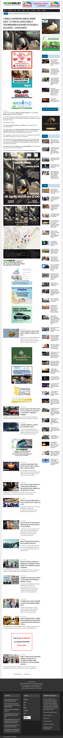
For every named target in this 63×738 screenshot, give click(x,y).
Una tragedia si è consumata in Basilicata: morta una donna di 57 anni (55, 100)
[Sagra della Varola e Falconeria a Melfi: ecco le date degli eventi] (45, 285)
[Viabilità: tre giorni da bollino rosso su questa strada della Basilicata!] (11, 547)
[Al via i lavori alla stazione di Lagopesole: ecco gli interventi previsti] (45, 438)
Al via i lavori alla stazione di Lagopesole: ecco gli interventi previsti (55, 437)
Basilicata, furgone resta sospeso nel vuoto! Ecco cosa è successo (55, 300)
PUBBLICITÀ (44, 10)
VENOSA (28, 10)
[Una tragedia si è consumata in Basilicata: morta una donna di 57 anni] (45, 101)
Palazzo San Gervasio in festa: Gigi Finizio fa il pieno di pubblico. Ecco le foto (55, 378)
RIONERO (23, 10)
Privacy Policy (46, 718)
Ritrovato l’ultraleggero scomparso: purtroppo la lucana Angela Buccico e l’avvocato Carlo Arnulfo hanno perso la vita (55, 338)
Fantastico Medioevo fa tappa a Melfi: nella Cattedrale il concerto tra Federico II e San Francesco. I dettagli (55, 62)
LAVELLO (19, 10)
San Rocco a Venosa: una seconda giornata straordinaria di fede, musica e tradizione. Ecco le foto (55, 421)
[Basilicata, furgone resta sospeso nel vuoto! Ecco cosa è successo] (45, 301)
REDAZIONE (38, 10)
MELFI (15, 10)
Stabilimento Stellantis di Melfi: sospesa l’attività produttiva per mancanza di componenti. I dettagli (30, 579)
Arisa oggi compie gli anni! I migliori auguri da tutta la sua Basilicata (55, 166)
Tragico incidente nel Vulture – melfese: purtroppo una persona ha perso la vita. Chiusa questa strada (55, 445)
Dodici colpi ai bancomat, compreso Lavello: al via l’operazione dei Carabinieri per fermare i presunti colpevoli (55, 292)
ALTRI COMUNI (33, 10)
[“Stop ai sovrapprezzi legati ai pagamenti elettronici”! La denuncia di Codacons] (45, 394)
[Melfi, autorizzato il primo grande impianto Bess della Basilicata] (45, 160)
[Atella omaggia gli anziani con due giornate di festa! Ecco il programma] (45, 216)
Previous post (18, 674)
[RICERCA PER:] (53, 13)
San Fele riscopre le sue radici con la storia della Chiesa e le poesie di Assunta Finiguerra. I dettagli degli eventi (55, 402)
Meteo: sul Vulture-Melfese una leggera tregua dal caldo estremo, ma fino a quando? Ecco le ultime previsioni (55, 267)
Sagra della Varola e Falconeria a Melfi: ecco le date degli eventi (55, 284)
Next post (26, 674)
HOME (5, 10)
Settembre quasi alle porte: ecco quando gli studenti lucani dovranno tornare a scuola (30, 603)
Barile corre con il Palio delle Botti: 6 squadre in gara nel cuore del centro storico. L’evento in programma (55, 276)
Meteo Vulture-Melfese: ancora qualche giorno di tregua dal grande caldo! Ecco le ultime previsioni (30, 524)
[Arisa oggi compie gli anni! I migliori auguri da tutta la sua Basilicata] (45, 167)
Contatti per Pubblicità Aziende (50, 712)
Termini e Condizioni (47, 715)
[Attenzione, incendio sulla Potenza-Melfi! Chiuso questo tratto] (11, 430)
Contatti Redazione (47, 721)
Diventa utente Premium (48, 724)
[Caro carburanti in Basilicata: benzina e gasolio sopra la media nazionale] (45, 244)
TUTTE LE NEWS (10, 10)
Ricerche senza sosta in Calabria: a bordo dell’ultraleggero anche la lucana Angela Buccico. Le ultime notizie (55, 462)
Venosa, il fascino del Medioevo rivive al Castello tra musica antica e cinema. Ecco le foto (30, 502)
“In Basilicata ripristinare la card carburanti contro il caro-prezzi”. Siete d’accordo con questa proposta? (55, 207)
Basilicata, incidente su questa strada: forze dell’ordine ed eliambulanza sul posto (29, 333)
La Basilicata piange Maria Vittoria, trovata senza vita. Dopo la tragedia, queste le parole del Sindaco (29, 466)
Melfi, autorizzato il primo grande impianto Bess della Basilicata (55, 159)
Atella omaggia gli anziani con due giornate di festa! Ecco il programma (55, 215)
